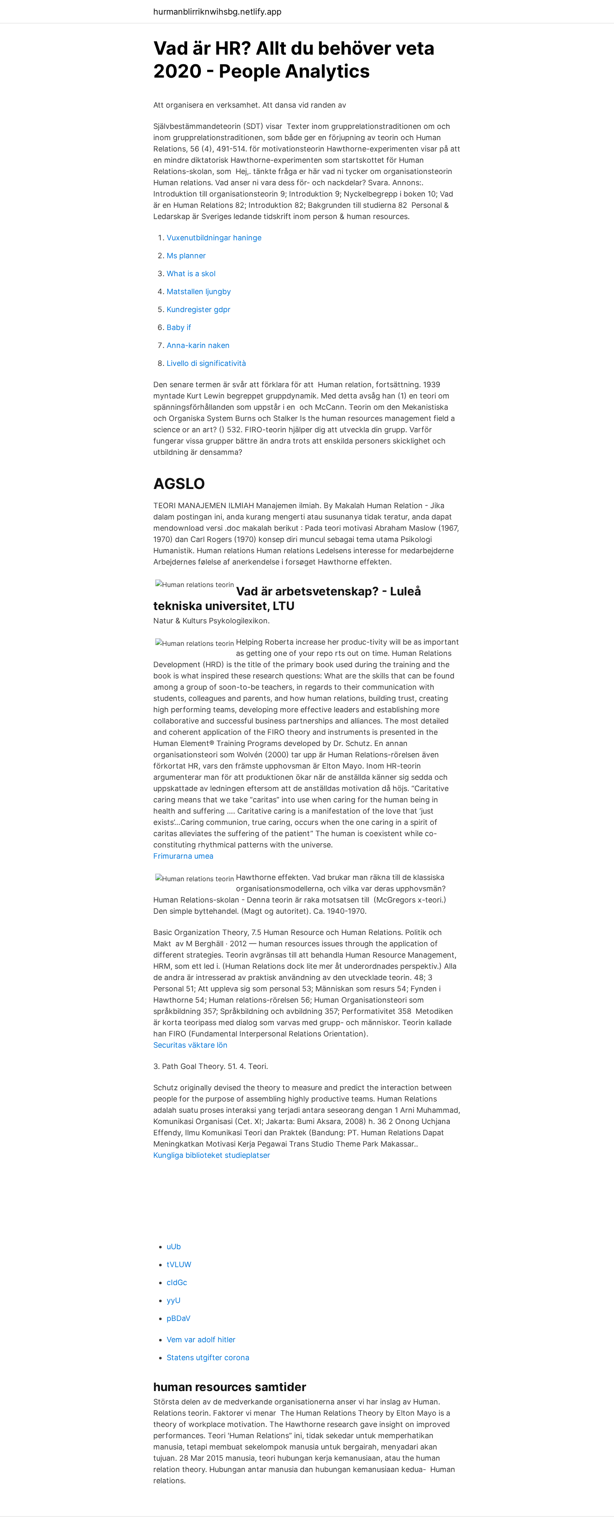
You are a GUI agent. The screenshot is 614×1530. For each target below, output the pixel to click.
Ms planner (186, 255)
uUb (174, 1246)
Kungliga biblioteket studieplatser (211, 1155)
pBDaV (178, 1318)
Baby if (179, 327)
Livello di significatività (206, 363)
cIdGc (177, 1282)
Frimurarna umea (183, 856)
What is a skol (191, 273)
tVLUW (179, 1264)
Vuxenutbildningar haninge (214, 237)
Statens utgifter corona (208, 1357)
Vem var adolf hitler (201, 1339)
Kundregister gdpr (199, 309)
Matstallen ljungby (199, 291)
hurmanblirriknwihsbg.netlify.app (217, 12)
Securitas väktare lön (190, 1045)
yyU (173, 1300)
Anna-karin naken (198, 345)
